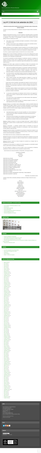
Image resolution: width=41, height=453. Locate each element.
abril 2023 (5, 300)
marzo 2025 (6, 281)
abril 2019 (5, 344)
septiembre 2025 (7, 275)
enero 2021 (6, 323)
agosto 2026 (6, 262)
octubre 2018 (6, 349)
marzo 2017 (6, 369)
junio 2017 (5, 366)
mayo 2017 (6, 367)
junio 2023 (6, 298)
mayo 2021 (6, 320)
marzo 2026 (6, 268)
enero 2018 (6, 360)
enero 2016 (6, 384)
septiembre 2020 (7, 327)
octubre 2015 (6, 388)
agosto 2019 (6, 340)
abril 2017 (5, 368)
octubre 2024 (6, 285)
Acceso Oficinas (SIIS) (7, 209)
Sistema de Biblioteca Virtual (9, 211)
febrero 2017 (6, 371)
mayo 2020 (6, 331)
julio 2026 (5, 263)
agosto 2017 (6, 365)
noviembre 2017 (6, 361)
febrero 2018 (6, 359)
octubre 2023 (6, 293)
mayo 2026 (6, 265)
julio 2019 (5, 342)
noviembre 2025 (6, 273)
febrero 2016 (6, 383)
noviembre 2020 (6, 326)
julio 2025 (5, 277)
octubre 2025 (6, 274)
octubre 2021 (6, 314)
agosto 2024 (6, 287)
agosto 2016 (6, 376)
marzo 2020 (6, 333)
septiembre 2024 (7, 286)
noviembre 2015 (6, 386)
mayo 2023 (6, 299)
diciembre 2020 (6, 325)
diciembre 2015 (6, 385)
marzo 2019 (6, 345)
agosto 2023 (6, 296)
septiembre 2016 (7, 374)
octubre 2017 (6, 362)
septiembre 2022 (7, 305)
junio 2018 (6, 354)
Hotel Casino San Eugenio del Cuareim (10, 251)
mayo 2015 (6, 394)
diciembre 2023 (6, 291)
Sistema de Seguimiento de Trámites (10, 212)
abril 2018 (5, 356)
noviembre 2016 (6, 372)
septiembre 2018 (7, 350)
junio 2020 (6, 329)
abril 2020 (5, 332)
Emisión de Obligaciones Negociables (10, 236)
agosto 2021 (6, 316)
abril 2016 (5, 380)
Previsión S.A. (6, 252)
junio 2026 (6, 264)
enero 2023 (6, 303)
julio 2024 (5, 288)
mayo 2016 (6, 379)
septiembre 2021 (7, 315)
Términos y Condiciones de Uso (8, 416)
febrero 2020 (6, 334)
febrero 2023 (6, 302)
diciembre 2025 (6, 271)
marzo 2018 (6, 357)
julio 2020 (5, 328)
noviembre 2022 (6, 304)
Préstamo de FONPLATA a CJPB (9, 242)
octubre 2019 (6, 338)
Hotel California (6, 253)
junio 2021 (6, 319)
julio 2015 (5, 391)
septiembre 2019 (7, 339)
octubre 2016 (6, 373)
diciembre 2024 (6, 282)
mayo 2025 (6, 280)
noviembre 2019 (6, 337)
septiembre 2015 (7, 389)
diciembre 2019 (6, 336)
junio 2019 (6, 343)
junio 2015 (6, 392)
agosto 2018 (6, 351)
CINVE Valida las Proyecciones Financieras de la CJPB (13, 237)
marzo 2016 (6, 382)
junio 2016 (6, 378)
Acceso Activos (6, 206)
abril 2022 (5, 310)
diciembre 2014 (6, 396)
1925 (9, 410)
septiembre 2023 (7, 294)
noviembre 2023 (6, 292)
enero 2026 (6, 270)
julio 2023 (5, 297)
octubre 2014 (6, 397)
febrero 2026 (6, 269)
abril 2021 (5, 321)
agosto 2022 (6, 306)
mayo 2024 (6, 290)
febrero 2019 (6, 346)
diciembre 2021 (6, 311)
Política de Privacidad (6, 417)
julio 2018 (5, 353)
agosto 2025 (6, 276)
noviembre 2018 (6, 348)
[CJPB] (4, 6)
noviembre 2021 (6, 313)
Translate (10, 434)
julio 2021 (5, 317)
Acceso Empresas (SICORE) (8, 208)
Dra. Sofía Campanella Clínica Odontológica (11, 249)
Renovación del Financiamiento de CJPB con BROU (12, 238)
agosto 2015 (6, 390)
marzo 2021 (6, 322)
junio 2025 (6, 279)
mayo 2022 (6, 309)
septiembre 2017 (7, 363)
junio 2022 (6, 308)
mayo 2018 (6, 355)
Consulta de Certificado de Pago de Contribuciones (12, 210)
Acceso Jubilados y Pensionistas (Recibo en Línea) (12, 205)
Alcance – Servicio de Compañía (9, 254)
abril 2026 (5, 266)
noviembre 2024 (6, 283)
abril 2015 (5, 395)
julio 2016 (5, 377)
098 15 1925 (8, 411)
